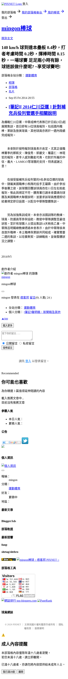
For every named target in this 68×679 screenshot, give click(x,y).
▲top (4, 318)
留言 (33, 297)
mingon (5, 277)
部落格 (13, 87)
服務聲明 (39, 628)
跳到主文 (7, 38)
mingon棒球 (16, 28)
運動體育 (31, 75)
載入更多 (7, 325)
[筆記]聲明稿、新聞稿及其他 (42, 312)
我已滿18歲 (9, 671)
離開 (20, 671)
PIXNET (17, 624)
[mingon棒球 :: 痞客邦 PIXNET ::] (38, 559)
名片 (12, 91)
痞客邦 (24, 297)
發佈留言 (7, 347)
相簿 (12, 82)
